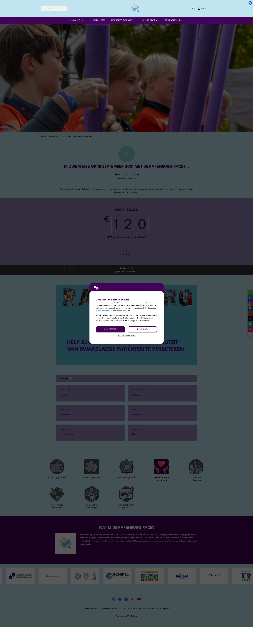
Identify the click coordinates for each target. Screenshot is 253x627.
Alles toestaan (110, 329)
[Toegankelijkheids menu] (250, 2)
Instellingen (142, 329)
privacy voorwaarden (104, 311)
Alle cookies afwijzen (126, 335)
